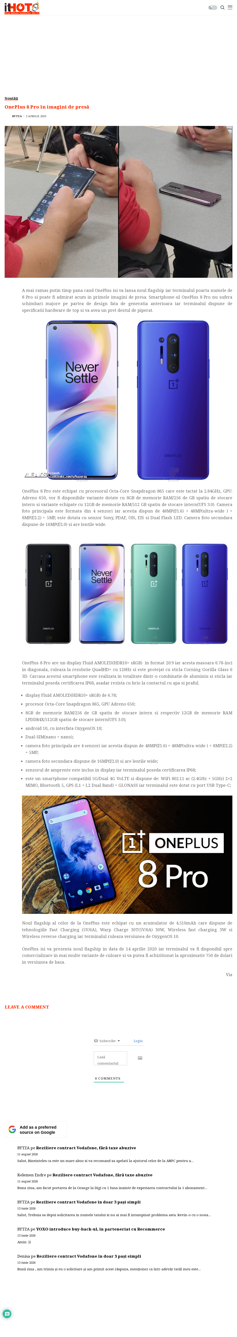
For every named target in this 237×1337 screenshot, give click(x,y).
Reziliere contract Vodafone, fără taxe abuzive (86, 1147)
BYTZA (17, 116)
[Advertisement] (118, 50)
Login (138, 1041)
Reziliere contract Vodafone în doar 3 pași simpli (88, 1202)
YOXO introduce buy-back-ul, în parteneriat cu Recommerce (100, 1229)
